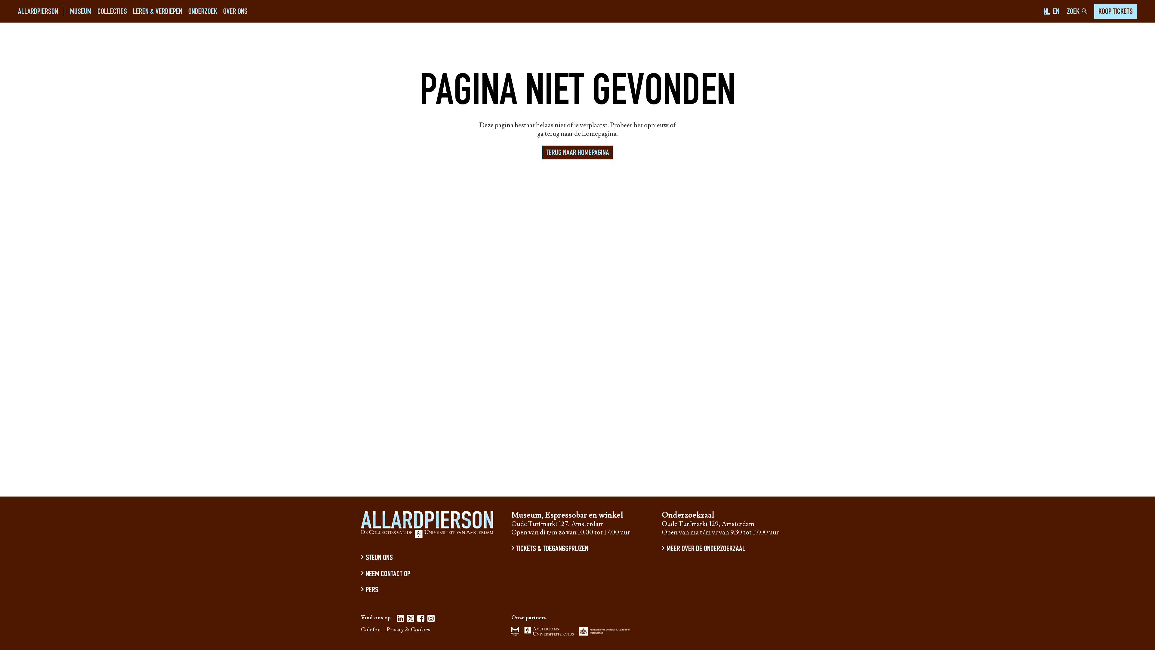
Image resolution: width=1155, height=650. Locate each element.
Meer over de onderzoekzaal (706, 549)
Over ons (235, 12)
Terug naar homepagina (577, 153)
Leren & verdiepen (157, 12)
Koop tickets (1115, 12)
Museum (80, 12)
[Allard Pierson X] (410, 619)
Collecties (112, 12)
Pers (372, 590)
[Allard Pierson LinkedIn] (400, 619)
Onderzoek (202, 12)
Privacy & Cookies (408, 630)
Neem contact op (388, 574)
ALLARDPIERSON (38, 12)
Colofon (371, 630)
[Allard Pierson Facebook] (420, 619)
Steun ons (379, 558)
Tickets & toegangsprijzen (552, 549)
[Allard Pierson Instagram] (431, 619)
